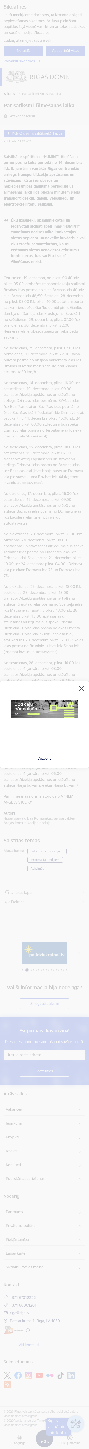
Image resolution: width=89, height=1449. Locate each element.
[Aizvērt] (81, 688)
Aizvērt (44, 758)
